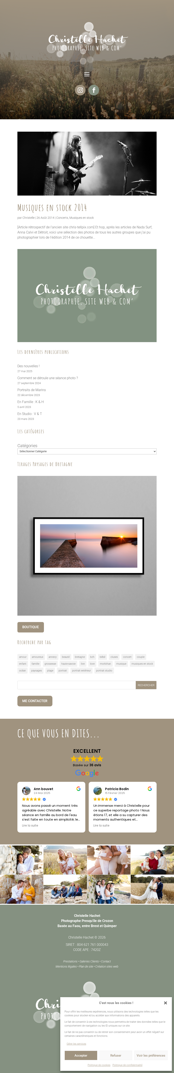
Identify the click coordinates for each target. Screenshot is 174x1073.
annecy (53, 656)
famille (35, 663)
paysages (36, 670)
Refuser (115, 1055)
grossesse (50, 663)
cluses (114, 656)
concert (127, 656)
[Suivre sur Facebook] (93, 90)
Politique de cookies (99, 1065)
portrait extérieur (81, 670)
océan (22, 670)
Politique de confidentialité (127, 1065)
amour (23, 656)
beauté (66, 656)
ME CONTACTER (34, 701)
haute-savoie (68, 663)
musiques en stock (142, 663)
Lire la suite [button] (30, 826)
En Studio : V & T (29, 414)
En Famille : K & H (30, 402)
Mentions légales (66, 966)
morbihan (105, 663)
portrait (63, 670)
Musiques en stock (81, 217)
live (83, 663)
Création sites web (106, 966)
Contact (106, 961)
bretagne (80, 656)
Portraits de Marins (31, 390)
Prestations (70, 961)
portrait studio (104, 670)
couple (141, 656)
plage (50, 670)
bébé (102, 656)
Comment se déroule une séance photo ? (47, 378)
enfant (22, 663)
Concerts (62, 217)
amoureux (37, 656)
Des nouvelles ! (28, 366)
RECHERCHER (146, 685)
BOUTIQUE (30, 627)
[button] (165, 1003)
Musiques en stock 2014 (52, 207)
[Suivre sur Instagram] (80, 90)
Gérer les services (76, 1043)
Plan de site (86, 966)
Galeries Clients (89, 961)
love (92, 663)
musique (121, 663)
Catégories (27, 445)
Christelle (28, 217)
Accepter (80, 1055)
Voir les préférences (151, 1055)
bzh (92, 656)
